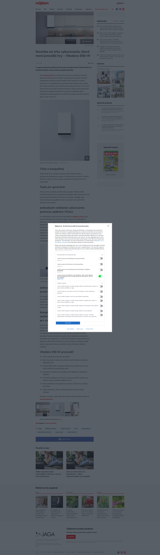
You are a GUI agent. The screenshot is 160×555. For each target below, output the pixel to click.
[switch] (100, 258)
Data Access (80, 329)
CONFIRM (68, 323)
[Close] (108, 226)
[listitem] (80, 255)
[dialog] (80, 277)
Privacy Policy (89, 329)
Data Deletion (70, 329)
